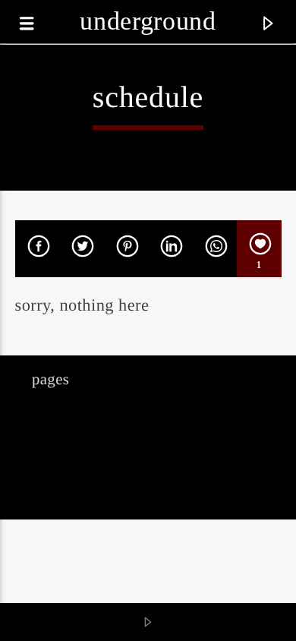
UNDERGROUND (148, 21)
